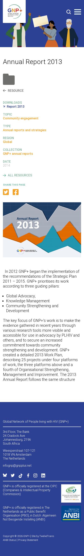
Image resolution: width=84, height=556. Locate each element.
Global (7, 142)
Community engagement (20, 118)
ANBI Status (9, 540)
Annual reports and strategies (24, 130)
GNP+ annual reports (18, 154)
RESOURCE (16, 90)
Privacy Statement (28, 540)
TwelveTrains (46, 536)
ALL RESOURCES (20, 175)
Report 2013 (15, 106)
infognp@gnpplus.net (17, 465)
